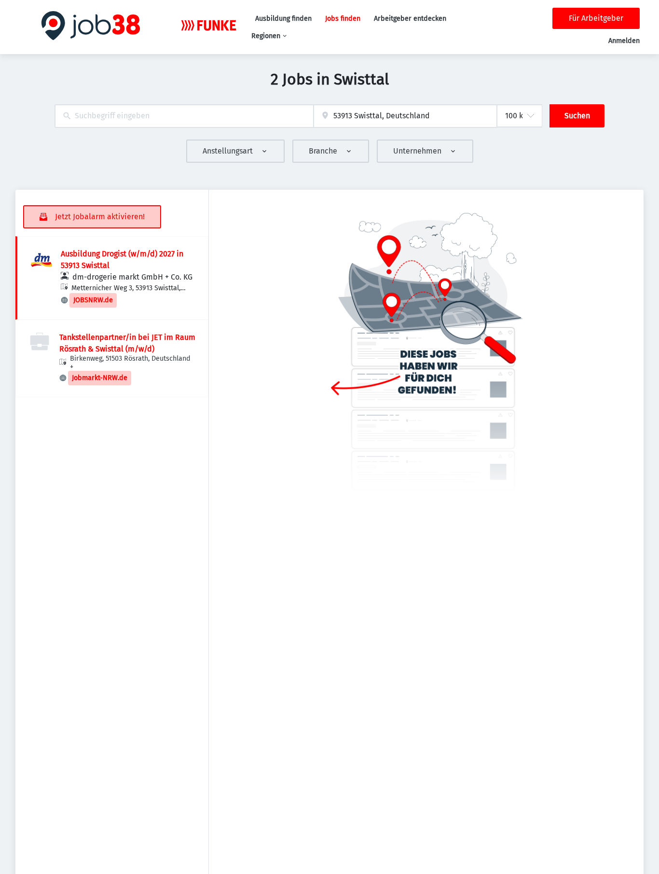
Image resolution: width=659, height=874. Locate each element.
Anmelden (624, 41)
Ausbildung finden (283, 18)
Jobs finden (342, 18)
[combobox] (184, 116)
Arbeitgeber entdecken (410, 18)
